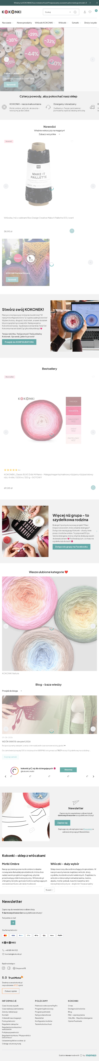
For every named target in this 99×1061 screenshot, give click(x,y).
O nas (70, 1027)
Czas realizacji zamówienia (12, 1030)
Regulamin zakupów (10, 1045)
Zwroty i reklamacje (9, 1033)
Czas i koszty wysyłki (10, 1027)
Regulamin (88, 850)
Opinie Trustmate (75, 1042)
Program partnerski (42, 1033)
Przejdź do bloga (10, 690)
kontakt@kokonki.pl (13, 975)
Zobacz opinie (11, 1012)
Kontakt (5, 1036)
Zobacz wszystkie (47, 134)
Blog (70, 1033)
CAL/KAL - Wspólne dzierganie (80, 1039)
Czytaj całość (10, 757)
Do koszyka (72, 231)
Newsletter (39, 1039)
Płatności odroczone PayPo (46, 1027)
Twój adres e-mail (9, 939)
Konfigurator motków (43, 1042)
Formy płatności (8, 1042)
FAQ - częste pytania (76, 1036)
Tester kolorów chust (43, 1045)
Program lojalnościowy (44, 1030)
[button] (75, 12)
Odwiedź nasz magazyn (11, 1039)
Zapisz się (62, 843)
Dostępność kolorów (76, 1030)
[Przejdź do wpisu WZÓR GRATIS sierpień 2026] (49, 714)
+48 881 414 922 (11, 971)
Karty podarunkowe (43, 1036)
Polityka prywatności (10, 1053)
